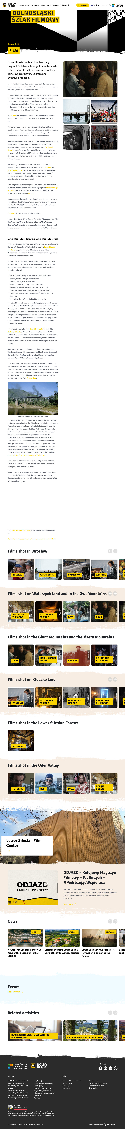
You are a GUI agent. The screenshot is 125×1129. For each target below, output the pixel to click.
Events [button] (49, 5)
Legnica (31, 193)
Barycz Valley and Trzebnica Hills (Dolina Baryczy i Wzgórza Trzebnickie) (44, 1093)
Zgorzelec (11, 213)
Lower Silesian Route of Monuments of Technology (26, 455)
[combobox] (95, 5)
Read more (68, 904)
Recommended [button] (24, 5)
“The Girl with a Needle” (35, 329)
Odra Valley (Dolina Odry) (42, 1088)
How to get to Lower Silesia (71, 1081)
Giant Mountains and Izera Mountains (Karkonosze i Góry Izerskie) (18, 1085)
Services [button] (55, 5)
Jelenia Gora (31, 378)
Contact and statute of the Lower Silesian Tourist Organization (98, 1085)
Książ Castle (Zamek (15, 170)
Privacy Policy (93, 1081)
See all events (14, 991)
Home (10, 44)
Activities (16, 44)
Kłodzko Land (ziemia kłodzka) (18, 1081)
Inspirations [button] (35, 5)
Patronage (65, 1086)
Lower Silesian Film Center (21, 530)
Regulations (66, 1088)
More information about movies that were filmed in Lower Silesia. (32, 539)
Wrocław (12, 116)
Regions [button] (42, 5)
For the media (67, 1083)
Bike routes (82, 5)
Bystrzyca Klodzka (14, 332)
